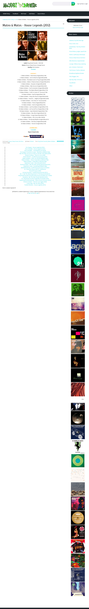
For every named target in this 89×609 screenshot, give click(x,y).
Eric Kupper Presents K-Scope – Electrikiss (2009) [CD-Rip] (35, 152)
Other (70, 86)
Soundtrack (72, 82)
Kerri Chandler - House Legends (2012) (35, 149)
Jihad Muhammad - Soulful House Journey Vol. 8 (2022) (35, 167)
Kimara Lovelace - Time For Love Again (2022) (35, 182)
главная (5, 19)
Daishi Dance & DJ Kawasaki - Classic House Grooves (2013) (35, 180)
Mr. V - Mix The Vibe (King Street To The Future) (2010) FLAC (35, 174)
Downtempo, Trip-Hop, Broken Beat (77, 47)
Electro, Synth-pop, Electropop (77, 54)
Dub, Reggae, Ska (74, 76)
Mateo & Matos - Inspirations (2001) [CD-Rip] (35, 161)
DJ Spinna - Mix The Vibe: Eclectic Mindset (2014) (35, 177)
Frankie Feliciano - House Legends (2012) (35, 185)
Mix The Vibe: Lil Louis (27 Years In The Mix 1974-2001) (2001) (35, 153)
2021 (9, 19)
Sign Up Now (80, 4)
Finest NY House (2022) (35, 171)
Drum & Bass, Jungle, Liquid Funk (77, 51)
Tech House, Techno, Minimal (77, 70)
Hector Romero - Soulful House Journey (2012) (35, 156)
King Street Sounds (42, 141)
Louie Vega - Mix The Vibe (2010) (35, 183)
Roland (32, 141)
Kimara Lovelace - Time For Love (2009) (35, 155)
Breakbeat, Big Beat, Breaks (76, 73)
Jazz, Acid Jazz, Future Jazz (76, 67)
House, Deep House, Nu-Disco (16, 141)
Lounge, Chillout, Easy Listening (77, 64)
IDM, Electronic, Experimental (76, 61)
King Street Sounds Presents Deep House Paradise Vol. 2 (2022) (35, 175)
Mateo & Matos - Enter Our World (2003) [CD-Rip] (35, 158)
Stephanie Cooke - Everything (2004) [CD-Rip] (35, 166)
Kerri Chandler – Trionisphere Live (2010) (35, 150)
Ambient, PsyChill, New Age (76, 40)
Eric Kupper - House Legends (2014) (35, 147)
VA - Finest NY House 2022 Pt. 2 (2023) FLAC (35, 169)
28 (16, 19)
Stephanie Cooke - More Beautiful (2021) (35, 163)
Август (13, 19)
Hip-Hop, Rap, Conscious (75, 79)
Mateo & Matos (51, 141)
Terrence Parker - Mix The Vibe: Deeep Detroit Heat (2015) (35, 164)
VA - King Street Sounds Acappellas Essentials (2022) (35, 178)
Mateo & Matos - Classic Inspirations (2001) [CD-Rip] (35, 160)
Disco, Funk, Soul (73, 43)
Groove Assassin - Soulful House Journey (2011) (35, 172)
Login (86, 4)
